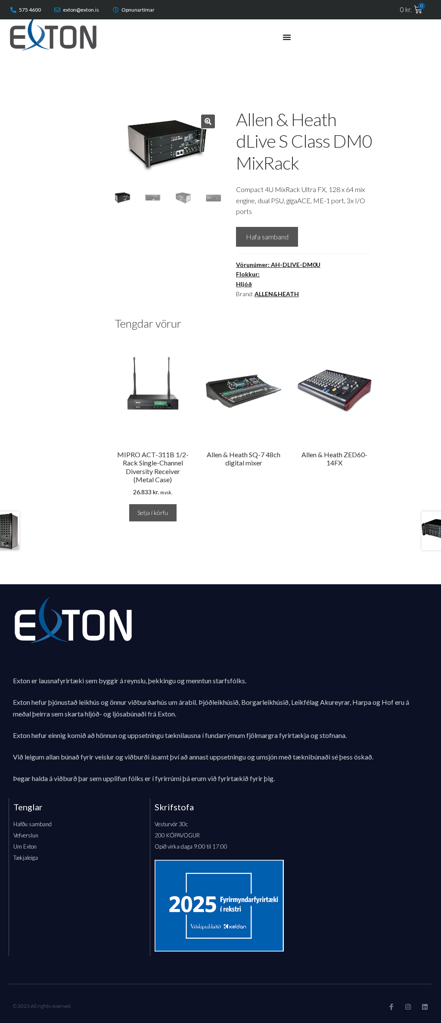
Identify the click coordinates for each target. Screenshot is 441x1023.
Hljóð (244, 284)
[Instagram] (408, 1007)
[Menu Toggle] (287, 37)
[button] (208, 121)
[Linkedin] (425, 1007)
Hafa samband (267, 236)
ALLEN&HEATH (277, 294)
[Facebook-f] (391, 1007)
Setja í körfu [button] (152, 512)
